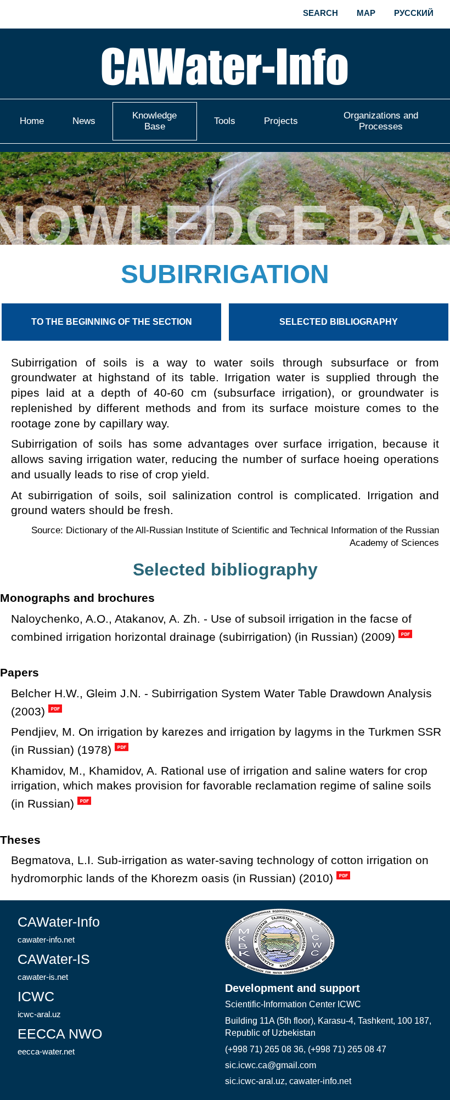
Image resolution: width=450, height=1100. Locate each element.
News (83, 121)
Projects (281, 121)
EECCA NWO (60, 1041)
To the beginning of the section (111, 321)
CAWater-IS (54, 966)
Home (32, 121)
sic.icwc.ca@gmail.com (270, 1065)
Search (320, 13)
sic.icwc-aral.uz (255, 1081)
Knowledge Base (154, 121)
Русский (414, 13)
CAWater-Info (59, 929)
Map (366, 13)
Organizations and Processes (381, 121)
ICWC (39, 1004)
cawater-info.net (320, 1081)
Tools (224, 121)
